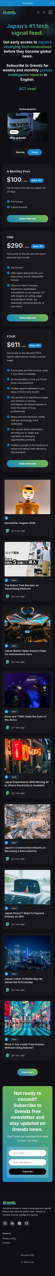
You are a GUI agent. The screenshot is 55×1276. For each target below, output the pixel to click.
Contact (6, 1242)
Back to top (29, 1262)
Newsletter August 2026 (20, 523)
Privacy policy (9, 1238)
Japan (14, 580)
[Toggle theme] (44, 12)
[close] (52, 3)
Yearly (34, 152)
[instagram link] (19, 1223)
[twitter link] (5, 1223)
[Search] (38, 12)
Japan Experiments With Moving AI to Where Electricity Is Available (26, 783)
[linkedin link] (12, 1223)
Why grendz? (18, 137)
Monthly (20, 152)
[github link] (26, 1223)
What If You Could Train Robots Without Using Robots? (24, 1046)
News (14, 132)
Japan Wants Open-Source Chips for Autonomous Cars (25, 652)
